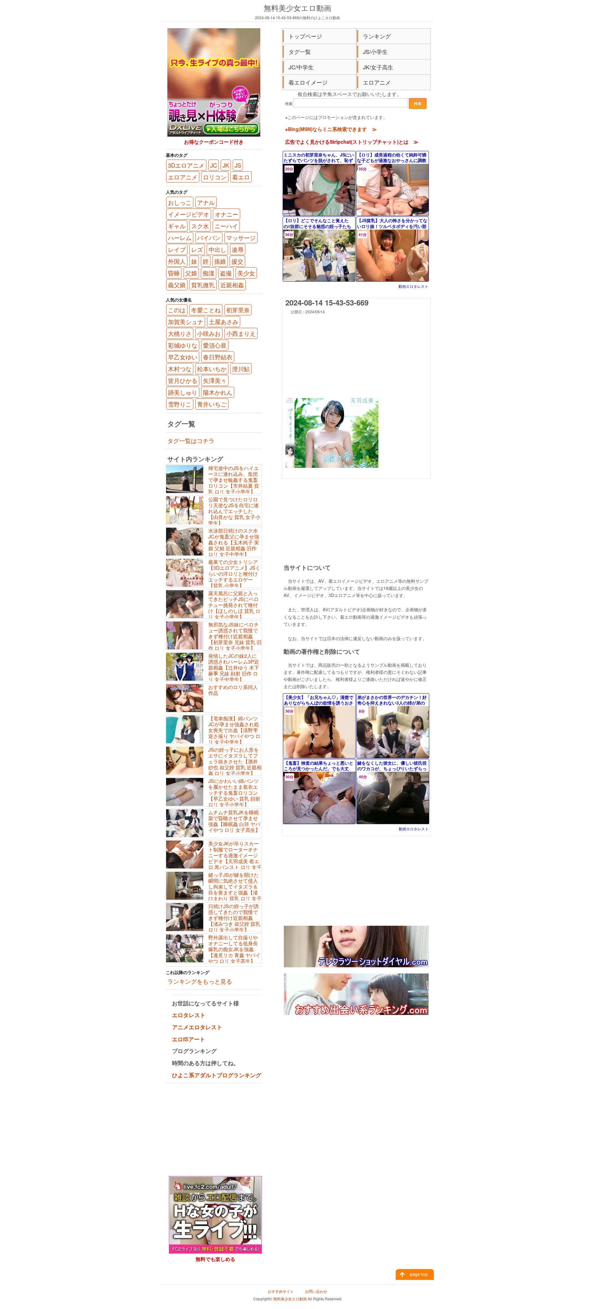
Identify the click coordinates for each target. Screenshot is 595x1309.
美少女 (246, 273)
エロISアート (188, 1039)
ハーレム (180, 238)
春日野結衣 (217, 357)
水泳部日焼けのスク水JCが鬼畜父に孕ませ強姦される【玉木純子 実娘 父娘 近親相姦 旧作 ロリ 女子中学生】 (233, 542)
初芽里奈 (238, 310)
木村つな (180, 369)
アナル (206, 202)
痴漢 (208, 273)
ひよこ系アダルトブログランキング (216, 1075)
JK (226, 165)
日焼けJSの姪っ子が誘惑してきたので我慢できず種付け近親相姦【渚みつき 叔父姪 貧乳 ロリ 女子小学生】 (234, 918)
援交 (237, 261)
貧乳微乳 (203, 285)
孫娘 (220, 261)
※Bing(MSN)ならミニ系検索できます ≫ (331, 129)
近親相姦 (232, 285)
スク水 (200, 226)
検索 (289, 103)
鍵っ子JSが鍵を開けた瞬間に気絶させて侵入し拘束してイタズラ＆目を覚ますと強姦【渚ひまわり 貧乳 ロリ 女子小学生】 (214, 889)
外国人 (177, 261)
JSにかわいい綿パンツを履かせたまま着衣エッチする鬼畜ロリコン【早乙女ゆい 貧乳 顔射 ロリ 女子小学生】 (234, 792)
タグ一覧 (300, 51)
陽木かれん (217, 392)
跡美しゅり (182, 392)
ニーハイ (226, 226)
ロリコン (215, 177)
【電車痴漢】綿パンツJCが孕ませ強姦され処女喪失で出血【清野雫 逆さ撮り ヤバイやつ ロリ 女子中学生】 (234, 730)
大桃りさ (180, 333)
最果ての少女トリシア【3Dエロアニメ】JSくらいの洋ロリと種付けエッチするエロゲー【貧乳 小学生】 (234, 573)
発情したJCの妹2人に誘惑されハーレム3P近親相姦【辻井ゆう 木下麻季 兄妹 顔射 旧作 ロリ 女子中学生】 (233, 667)
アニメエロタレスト (197, 1027)
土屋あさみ (223, 322)
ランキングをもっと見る (199, 981)
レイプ (177, 249)
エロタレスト (188, 1015)
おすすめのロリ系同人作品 (233, 689)
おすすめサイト (281, 1291)
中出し (217, 249)
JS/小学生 (375, 51)
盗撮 (226, 273)
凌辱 (238, 249)
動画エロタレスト (413, 286)
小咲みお (209, 333)
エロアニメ (377, 82)
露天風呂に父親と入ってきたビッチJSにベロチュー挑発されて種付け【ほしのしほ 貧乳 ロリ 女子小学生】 (234, 605)
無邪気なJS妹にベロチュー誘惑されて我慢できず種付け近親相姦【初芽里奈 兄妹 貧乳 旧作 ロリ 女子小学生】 (235, 636)
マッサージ (241, 238)
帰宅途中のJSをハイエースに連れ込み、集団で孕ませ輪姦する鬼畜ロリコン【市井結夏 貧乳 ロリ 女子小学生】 (233, 479)
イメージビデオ (188, 214)
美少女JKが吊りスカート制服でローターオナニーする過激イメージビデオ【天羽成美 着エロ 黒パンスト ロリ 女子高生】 (214, 858)
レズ (197, 249)
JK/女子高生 (378, 67)
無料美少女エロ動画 (297, 7)
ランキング (377, 36)
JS (238, 165)
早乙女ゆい (182, 357)
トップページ (305, 36)
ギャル (177, 226)
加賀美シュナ (185, 322)
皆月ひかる (182, 380)
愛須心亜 (215, 345)
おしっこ (180, 202)
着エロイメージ (308, 82)
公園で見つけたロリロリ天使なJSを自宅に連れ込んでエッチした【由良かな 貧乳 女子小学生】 (234, 511)
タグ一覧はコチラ (190, 440)
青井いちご (212, 404)
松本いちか (212, 369)
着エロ (241, 177)
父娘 (191, 273)
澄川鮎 (241, 369)
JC (213, 165)
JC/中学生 (301, 67)
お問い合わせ (316, 1291)
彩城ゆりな (182, 345)
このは (177, 310)
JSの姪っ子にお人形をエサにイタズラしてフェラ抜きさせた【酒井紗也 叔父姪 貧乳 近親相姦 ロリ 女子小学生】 (235, 761)
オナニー (226, 214)
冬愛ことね (206, 310)
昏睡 (174, 273)
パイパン (209, 238)
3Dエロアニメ (186, 165)
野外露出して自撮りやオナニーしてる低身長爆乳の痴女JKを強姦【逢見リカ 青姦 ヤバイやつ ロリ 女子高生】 (234, 949)
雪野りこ (180, 404)
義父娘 (177, 285)
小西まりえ (241, 333)
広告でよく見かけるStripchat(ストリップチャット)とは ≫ (351, 141)
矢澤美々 (215, 380)
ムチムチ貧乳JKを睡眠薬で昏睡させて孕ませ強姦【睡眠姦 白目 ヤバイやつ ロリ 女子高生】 (234, 821)
